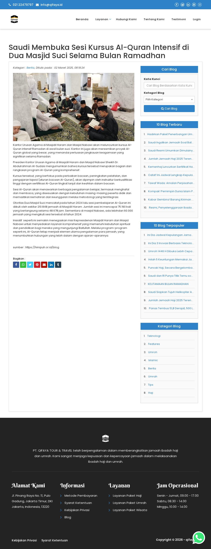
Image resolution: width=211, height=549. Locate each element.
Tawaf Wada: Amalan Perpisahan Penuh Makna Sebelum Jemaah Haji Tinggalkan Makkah (171, 183)
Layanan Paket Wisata (130, 510)
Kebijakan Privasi (76, 510)
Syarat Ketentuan (78, 503)
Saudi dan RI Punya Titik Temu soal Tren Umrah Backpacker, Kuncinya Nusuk (171, 276)
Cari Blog (170, 109)
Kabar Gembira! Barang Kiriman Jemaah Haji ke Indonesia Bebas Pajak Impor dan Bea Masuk (171, 199)
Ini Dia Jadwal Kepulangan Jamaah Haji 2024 (171, 235)
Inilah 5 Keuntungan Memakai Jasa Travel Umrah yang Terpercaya (171, 259)
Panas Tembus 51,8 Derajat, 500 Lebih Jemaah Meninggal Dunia (172, 308)
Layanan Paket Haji (127, 495)
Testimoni (178, 19)
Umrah (152, 376)
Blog (67, 517)
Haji (150, 393)
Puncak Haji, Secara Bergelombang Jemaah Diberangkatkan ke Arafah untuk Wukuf (171, 268)
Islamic (153, 360)
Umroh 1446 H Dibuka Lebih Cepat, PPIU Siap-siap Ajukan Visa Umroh (171, 251)
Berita (30, 68)
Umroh (152, 352)
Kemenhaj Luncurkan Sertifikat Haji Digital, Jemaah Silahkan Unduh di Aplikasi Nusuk (171, 167)
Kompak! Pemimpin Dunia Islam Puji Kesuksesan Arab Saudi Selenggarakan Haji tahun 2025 (171, 191)
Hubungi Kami (126, 19)
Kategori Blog (154, 93)
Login (197, 19)
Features (154, 344)
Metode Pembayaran (80, 495)
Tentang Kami (154, 19)
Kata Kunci (152, 79)
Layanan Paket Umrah (129, 503)
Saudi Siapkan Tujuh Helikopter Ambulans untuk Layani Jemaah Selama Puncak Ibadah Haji (171, 292)
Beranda (82, 19)
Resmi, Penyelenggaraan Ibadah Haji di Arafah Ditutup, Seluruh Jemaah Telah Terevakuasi (172, 208)
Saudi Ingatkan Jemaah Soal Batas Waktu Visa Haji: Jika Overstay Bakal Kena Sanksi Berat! (171, 142)
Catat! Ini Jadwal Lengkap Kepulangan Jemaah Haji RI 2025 (171, 175)
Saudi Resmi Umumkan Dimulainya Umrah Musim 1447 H (171, 150)
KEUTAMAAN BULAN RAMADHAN (168, 284)
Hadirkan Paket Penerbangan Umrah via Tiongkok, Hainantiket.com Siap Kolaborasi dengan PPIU (171, 134)
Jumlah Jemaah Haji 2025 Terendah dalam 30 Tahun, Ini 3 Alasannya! (171, 159)
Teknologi (154, 336)
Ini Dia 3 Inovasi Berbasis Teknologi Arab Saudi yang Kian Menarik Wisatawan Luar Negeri (171, 243)
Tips (150, 385)
